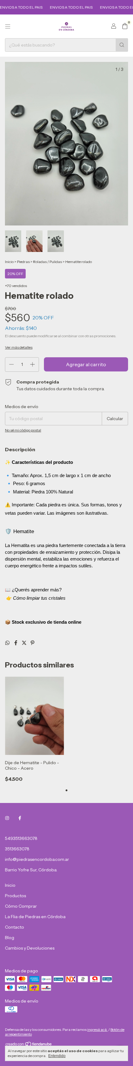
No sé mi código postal (23, 430)
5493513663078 (21, 838)
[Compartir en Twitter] (25, 643)
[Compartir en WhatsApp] (8, 643)
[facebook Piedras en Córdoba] (20, 818)
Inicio (9, 261)
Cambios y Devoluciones (29, 948)
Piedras (23, 261)
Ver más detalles (18, 347)
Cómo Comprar (21, 906)
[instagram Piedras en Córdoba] (7, 818)
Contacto (14, 927)
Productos (15, 895)
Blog (9, 937)
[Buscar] (122, 45)
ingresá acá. (97, 1029)
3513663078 (17, 849)
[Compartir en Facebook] (16, 643)
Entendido (57, 1056)
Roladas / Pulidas (47, 261)
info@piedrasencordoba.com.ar (37, 859)
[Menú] (8, 26)
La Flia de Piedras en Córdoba (35, 916)
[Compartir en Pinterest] (32, 643)
